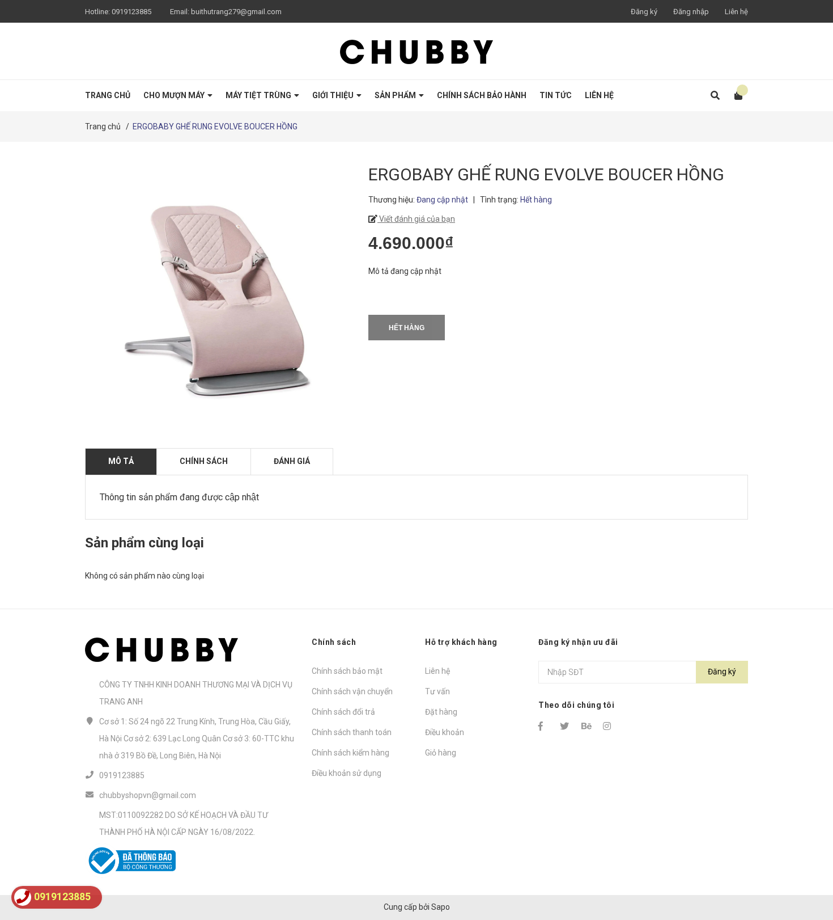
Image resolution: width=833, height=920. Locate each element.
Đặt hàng (441, 711)
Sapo (440, 906)
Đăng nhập (691, 11)
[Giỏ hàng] (734, 95)
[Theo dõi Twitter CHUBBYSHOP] (565, 726)
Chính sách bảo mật (347, 671)
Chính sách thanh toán (352, 732)
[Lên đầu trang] (801, 865)
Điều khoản (444, 732)
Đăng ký (644, 11)
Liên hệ (736, 11)
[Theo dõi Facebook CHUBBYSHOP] (544, 726)
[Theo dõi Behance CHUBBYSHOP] (587, 726)
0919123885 (131, 11)
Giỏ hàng (440, 752)
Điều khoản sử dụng (346, 773)
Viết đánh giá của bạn (416, 218)
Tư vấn (437, 691)
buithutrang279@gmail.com (236, 11)
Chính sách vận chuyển (352, 691)
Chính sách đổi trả (343, 711)
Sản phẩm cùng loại (144, 543)
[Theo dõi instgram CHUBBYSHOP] (608, 726)
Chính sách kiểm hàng (350, 752)
